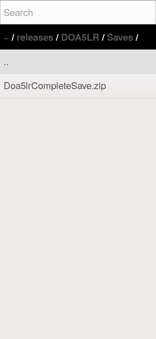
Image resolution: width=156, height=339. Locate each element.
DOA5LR (80, 37)
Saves (120, 37)
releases (35, 37)
